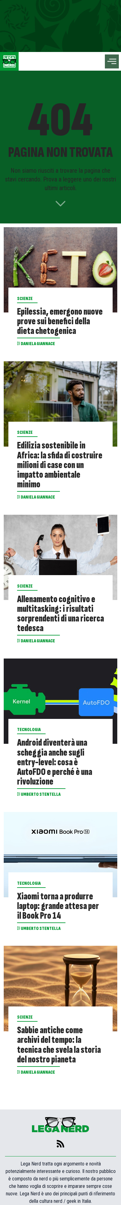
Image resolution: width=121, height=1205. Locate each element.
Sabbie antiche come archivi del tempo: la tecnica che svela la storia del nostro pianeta (59, 1044)
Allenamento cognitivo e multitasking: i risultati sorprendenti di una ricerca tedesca (60, 613)
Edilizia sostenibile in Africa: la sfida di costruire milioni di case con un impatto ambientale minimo (59, 465)
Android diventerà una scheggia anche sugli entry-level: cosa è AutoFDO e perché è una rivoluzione (54, 762)
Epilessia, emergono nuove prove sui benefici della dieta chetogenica (60, 321)
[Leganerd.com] (9, 61)
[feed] (60, 1143)
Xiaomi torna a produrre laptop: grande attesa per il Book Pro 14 (58, 906)
